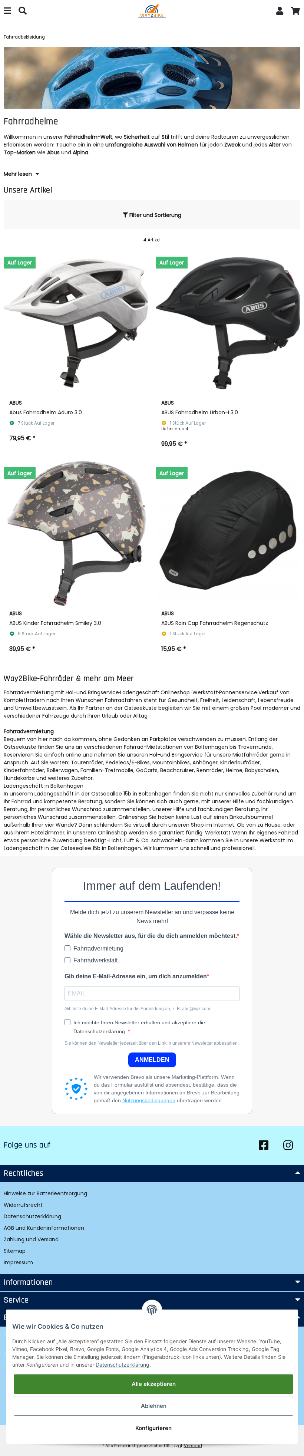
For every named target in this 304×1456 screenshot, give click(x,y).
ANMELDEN (152, 1060)
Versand (193, 1446)
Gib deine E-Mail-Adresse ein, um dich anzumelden (136, 976)
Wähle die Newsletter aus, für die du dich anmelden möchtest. (151, 936)
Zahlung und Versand (31, 1239)
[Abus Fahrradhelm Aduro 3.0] (76, 323)
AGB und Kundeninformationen (44, 1228)
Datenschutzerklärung (32, 1216)
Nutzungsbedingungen (148, 1100)
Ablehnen (153, 1405)
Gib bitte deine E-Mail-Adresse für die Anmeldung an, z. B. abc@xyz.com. (138, 1008)
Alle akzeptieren (154, 1383)
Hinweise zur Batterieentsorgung (45, 1193)
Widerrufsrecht (23, 1205)
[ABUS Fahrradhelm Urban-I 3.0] (228, 323)
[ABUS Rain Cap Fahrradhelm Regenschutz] (228, 533)
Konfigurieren (153, 1428)
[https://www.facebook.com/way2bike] (263, 1145)
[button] (280, 12)
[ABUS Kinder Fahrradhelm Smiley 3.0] (76, 533)
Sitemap (15, 1251)
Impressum (18, 1262)
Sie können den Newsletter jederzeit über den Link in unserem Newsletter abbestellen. (152, 1043)
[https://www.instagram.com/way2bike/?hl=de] (288, 1145)
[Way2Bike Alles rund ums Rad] (152, 12)
